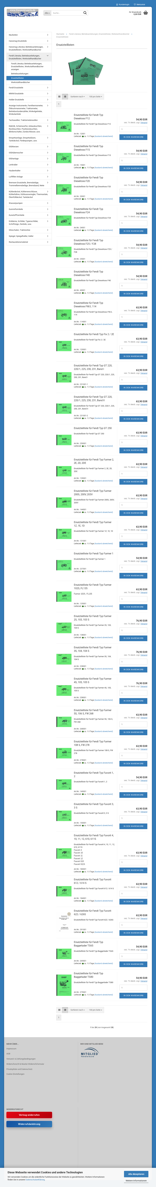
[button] (59, 97)
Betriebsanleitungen (19, 73)
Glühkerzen (14, 146)
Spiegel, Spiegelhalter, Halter (21, 236)
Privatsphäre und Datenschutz (19, 1069)
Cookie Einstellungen (15, 1074)
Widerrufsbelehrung (29, 1124)
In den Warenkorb (133, 137)
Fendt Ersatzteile (16, 87)
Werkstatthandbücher (20, 82)
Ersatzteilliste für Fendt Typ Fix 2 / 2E (94, 334)
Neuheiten (13, 35)
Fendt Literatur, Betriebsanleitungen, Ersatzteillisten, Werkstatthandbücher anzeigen (27, 66)
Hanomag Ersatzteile (18, 41)
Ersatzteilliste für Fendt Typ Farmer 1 (93, 553)
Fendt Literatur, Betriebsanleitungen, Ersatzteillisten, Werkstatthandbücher (25, 57)
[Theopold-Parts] (22, 13)
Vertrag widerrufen (29, 1115)
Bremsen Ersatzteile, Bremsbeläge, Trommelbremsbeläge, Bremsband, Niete (26, 184)
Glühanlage (14, 158)
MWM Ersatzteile (16, 93)
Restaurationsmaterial (18, 242)
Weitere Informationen (136, 1180)
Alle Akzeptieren (136, 1174)
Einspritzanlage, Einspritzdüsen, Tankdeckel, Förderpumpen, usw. (23, 139)
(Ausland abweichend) (103, 136)
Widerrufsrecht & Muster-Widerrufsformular (25, 1064)
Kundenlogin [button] (123, 4)
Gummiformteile (16, 209)
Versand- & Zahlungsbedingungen (20, 1059)
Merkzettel (140, 4)
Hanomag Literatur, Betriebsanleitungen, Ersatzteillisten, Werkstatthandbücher (26, 48)
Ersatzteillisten (17, 78)
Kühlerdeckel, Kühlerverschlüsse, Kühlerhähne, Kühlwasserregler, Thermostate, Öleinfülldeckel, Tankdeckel (28, 194)
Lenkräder (13, 165)
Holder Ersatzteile (16, 99)
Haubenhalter (14, 170)
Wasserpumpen (16, 203)
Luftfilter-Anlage (16, 177)
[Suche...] (85, 13)
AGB (8, 1054)
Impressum (11, 1048)
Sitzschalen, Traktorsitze (19, 230)
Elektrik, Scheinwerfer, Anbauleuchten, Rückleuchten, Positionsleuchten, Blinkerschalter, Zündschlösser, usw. (25, 129)
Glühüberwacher (16, 153)
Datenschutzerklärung (35, 1179)
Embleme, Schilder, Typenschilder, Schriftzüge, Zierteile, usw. (23, 222)
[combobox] (78, 97)
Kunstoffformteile (16, 215)
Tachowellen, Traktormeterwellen (23, 120)
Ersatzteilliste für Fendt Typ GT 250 (93, 428)
